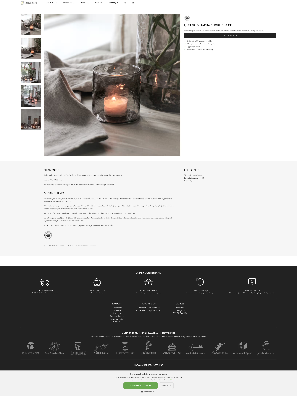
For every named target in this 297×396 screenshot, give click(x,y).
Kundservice (117, 307)
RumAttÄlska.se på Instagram (148, 310)
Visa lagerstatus (230, 36)
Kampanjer (113, 3)
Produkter (52, 3)
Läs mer (173, 380)
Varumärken (68, 3)
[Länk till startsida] (44, 245)
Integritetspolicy (117, 319)
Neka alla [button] (166, 385)
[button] (148, 391)
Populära (85, 3)
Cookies (116, 321)
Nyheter (98, 3)
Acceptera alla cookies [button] (140, 385)
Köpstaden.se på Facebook (148, 307)
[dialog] (148, 383)
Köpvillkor (117, 310)
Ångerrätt (117, 313)
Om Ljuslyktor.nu (117, 316)
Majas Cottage (198, 175)
